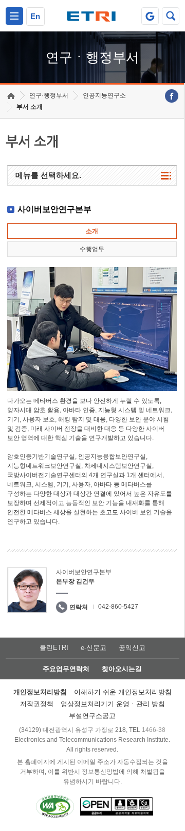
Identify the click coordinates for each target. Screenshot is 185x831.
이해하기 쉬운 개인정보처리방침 (123, 692)
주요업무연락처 (66, 669)
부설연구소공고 (92, 716)
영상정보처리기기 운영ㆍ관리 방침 (113, 704)
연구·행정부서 (48, 95)
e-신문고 (93, 647)
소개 (92, 231)
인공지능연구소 (104, 95)
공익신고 (132, 647)
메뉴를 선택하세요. (48, 175)
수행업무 (92, 249)
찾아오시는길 (122, 669)
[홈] (11, 95)
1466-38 (153, 730)
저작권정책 (36, 704)
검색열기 (170, 16)
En (35, 16)
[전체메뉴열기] (14, 16)
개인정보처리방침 (40, 692)
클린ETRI (54, 647)
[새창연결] (171, 96)
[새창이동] (150, 16)
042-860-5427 (118, 606)
